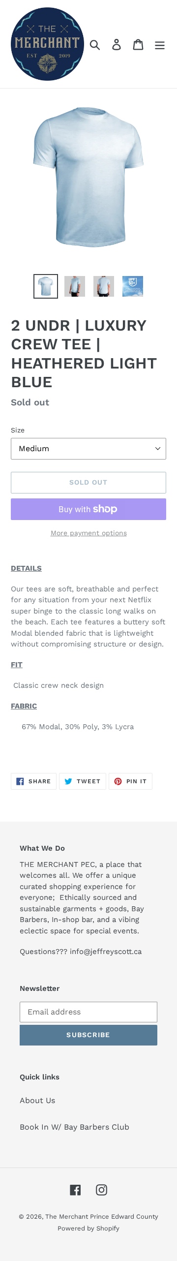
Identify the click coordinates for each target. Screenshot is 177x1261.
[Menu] (160, 44)
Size (18, 430)
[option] (45, 286)
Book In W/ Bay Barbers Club (74, 1127)
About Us (37, 1100)
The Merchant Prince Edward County (101, 1216)
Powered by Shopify (88, 1228)
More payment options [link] (89, 533)
